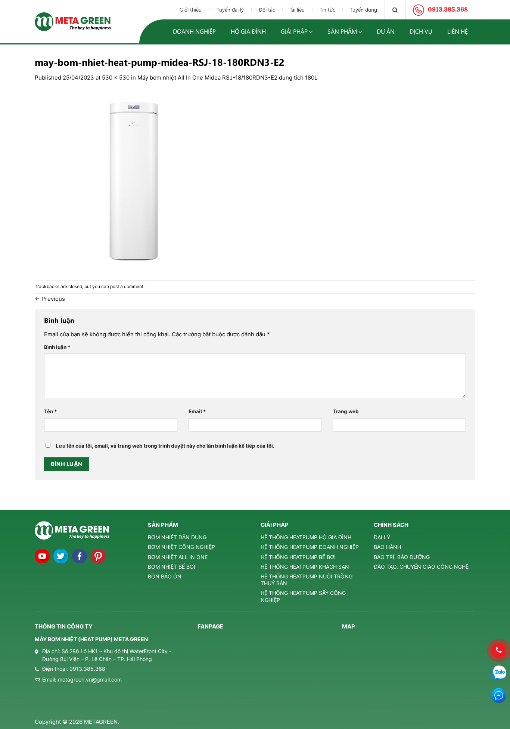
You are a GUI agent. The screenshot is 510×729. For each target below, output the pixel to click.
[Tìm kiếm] (395, 9)
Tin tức (327, 9)
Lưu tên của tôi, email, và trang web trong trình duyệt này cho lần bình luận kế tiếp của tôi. (165, 446)
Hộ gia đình (248, 31)
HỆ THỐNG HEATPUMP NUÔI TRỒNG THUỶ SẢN (306, 579)
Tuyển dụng (363, 9)
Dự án (386, 31)
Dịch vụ (421, 31)
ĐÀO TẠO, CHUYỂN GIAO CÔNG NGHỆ (421, 566)
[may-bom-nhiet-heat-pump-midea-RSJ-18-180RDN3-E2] (134, 180)
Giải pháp (294, 31)
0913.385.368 (87, 668)
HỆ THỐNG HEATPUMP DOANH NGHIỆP (310, 547)
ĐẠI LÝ (382, 537)
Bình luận (57, 347)
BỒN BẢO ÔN (164, 576)
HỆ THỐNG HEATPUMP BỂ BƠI (298, 557)
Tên (50, 411)
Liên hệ (457, 31)
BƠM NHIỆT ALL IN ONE (178, 557)
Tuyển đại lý (230, 9)
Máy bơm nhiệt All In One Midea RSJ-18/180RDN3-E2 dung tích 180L (227, 77)
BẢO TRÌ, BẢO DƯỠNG (402, 557)
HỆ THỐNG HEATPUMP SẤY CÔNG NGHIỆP (303, 596)
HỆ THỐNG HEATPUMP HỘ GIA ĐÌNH (306, 537)
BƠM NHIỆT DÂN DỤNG (177, 537)
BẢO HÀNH (387, 547)
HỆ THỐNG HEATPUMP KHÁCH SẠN (305, 566)
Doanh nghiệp (194, 31)
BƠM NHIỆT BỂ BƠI (171, 566)
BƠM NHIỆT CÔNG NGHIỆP (181, 547)
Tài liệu (297, 9)
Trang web (346, 411)
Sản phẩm (342, 31)
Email (197, 411)
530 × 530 (116, 77)
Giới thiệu (191, 9)
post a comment (126, 286)
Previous (50, 298)
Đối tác (267, 9)
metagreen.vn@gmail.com (90, 679)
